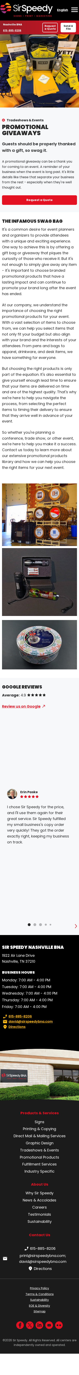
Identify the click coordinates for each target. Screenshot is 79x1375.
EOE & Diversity (39, 1306)
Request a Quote (50, 27)
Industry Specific (39, 1171)
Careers (39, 1207)
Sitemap (40, 1311)
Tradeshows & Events (25, 120)
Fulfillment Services (39, 1164)
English (62, 10)
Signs (39, 1121)
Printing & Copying (39, 1128)
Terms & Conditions (40, 1294)
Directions (17, 1026)
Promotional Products (39, 1157)
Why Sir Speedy (39, 1193)
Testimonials (39, 1214)
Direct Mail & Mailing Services (40, 1135)
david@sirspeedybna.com (31, 1021)
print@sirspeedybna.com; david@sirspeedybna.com (42, 1258)
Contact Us (39, 1234)
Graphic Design (39, 1143)
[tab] (29, 924)
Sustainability (40, 1221)
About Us (39, 1184)
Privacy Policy (39, 1288)
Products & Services (39, 1113)
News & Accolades (39, 1200)
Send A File (68, 27)
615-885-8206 (12, 30)
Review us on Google (21, 706)
